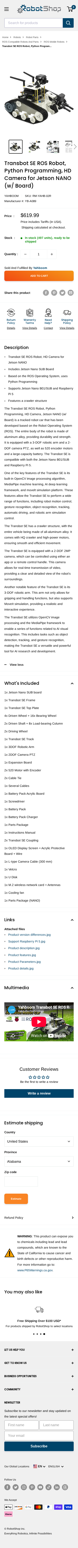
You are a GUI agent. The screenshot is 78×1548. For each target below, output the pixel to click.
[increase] (51, 254)
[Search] (68, 23)
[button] (75, 146)
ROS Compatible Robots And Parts (20, 41)
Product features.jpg (22, 955)
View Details (29, 328)
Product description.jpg (24, 948)
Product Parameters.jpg (24, 961)
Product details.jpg (21, 968)
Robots (17, 37)
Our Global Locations (16, 1466)
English (54, 1466)
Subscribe (39, 1446)
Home (5, 37)
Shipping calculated (34, 227)
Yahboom (11, 196)
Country (9, 1132)
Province (10, 1152)
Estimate (16, 1198)
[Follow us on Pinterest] (32, 1487)
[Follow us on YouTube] (40, 1487)
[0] (70, 9)
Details (11, 328)
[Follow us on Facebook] (7, 1487)
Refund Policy (13, 1217)
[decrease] (25, 254)
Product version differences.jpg (29, 934)
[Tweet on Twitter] (62, 293)
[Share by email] (71, 293)
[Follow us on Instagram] (24, 1487)
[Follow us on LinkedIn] (57, 1487)
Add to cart (39, 275)
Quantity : (11, 254)
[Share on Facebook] (46, 293)
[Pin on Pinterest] (54, 293)
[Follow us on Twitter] (16, 1487)
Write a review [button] (39, 1093)
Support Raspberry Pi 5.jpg (26, 941)
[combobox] (33, 23)
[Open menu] (6, 9)
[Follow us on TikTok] (49, 1487)
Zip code (10, 1172)
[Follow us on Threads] (65, 1487)
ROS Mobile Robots (54, 41)
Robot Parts (32, 37)
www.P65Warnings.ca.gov (34, 1270)
